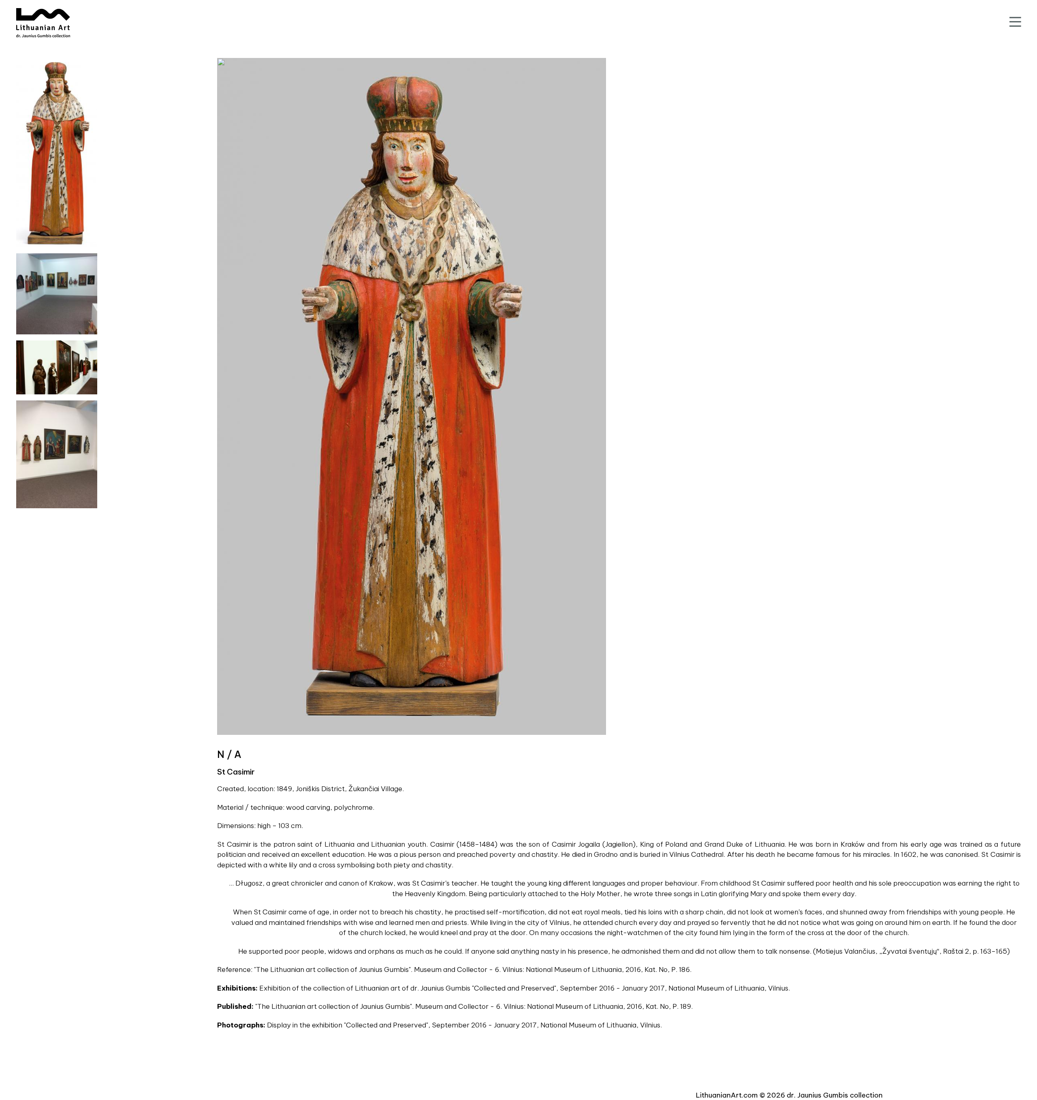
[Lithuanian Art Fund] (43, 22)
